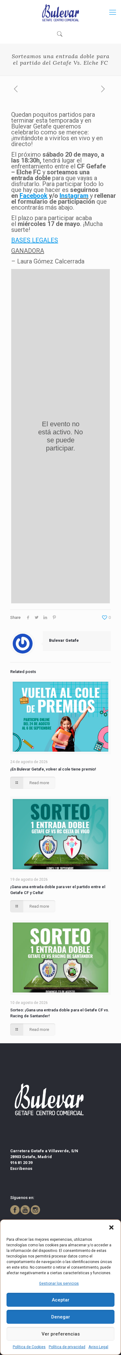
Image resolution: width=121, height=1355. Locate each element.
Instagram (74, 195)
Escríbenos (21, 1168)
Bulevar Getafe (64, 640)
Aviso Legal (98, 1347)
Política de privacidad (67, 1347)
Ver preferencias (61, 1334)
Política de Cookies (29, 1347)
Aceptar (60, 1300)
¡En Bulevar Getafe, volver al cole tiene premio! (53, 769)
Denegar (60, 1317)
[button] (111, 1227)
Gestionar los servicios (59, 1283)
